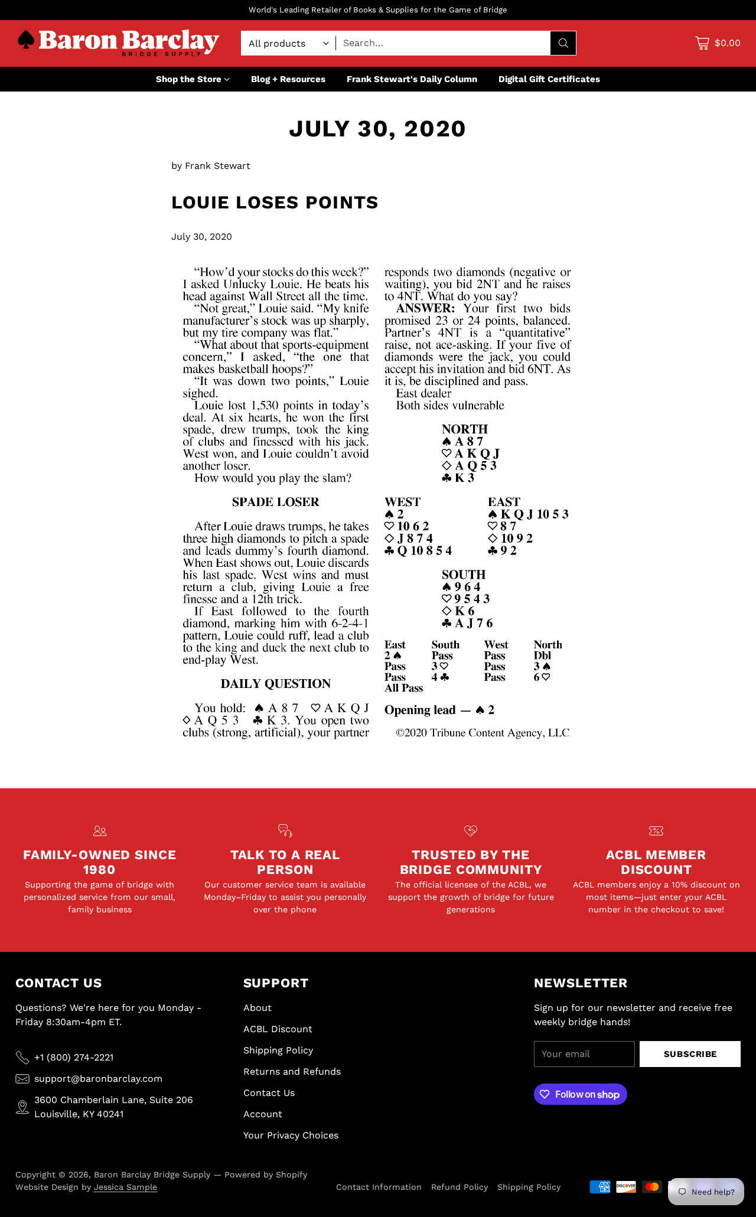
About (257, 1007)
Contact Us (269, 1092)
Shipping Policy (278, 1050)
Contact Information (379, 1187)
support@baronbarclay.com (98, 1078)
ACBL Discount (277, 1029)
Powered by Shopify (265, 1174)
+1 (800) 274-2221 (73, 1057)
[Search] (563, 43)
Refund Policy (459, 1187)
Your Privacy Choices (290, 1135)
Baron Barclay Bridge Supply (152, 1174)
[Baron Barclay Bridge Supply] (118, 43)
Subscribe (690, 1054)
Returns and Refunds (292, 1071)
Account (262, 1114)
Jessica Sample (125, 1187)
